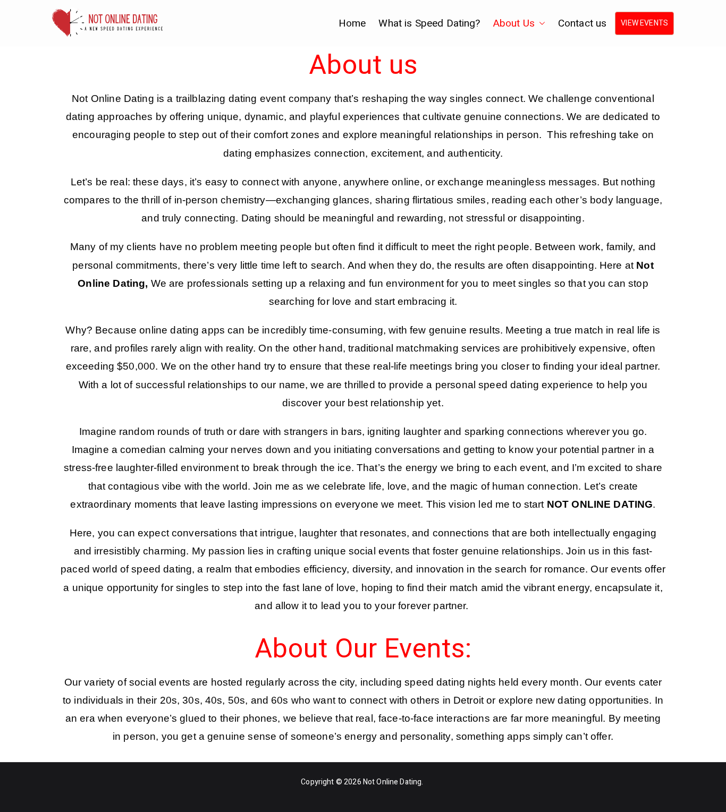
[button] (540, 23)
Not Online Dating (392, 782)
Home (352, 23)
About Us (514, 23)
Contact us (582, 23)
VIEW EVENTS (644, 23)
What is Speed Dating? (429, 23)
